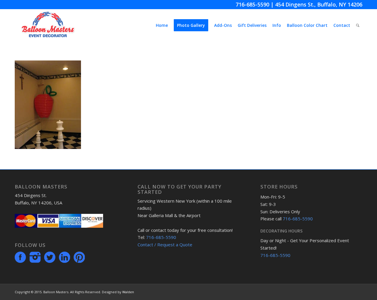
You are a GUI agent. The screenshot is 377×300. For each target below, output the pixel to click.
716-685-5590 (252, 4)
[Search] (357, 25)
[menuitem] (162, 25)
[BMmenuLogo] (48, 25)
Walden (128, 292)
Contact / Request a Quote (165, 244)
